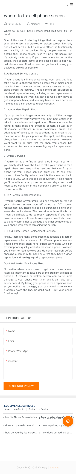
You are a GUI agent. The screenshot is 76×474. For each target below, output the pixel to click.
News (7, 409)
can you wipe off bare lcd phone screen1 (57, 417)
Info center (19, 409)
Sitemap (54, 467)
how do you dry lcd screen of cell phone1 (21, 432)
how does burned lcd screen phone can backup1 (57, 432)
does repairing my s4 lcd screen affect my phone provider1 (57, 425)
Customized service (38, 409)
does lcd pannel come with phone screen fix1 (21, 425)
